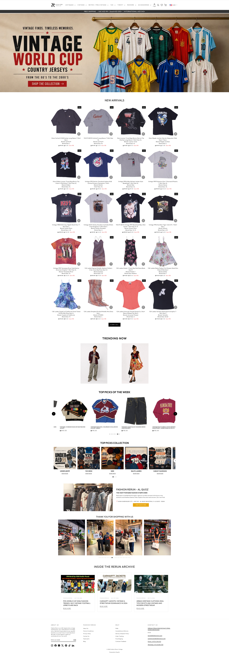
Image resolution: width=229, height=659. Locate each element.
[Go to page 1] (113, 476)
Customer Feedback (120, 641)
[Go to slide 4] (114, 434)
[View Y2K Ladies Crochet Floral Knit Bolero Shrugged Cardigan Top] (133, 355)
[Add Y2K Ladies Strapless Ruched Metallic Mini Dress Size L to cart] (111, 307)
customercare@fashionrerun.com (157, 638)
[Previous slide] (53, 414)
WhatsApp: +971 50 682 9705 (155, 644)
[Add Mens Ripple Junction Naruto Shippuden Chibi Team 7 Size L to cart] (175, 134)
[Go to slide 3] (112, 434)
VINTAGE (81, 5)
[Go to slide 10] (113, 557)
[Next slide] (175, 414)
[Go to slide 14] (120, 557)
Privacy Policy (87, 633)
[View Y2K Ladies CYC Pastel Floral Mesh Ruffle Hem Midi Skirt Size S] (135, 363)
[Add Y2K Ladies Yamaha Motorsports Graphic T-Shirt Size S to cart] (175, 307)
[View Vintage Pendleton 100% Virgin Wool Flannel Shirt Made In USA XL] (92, 355)
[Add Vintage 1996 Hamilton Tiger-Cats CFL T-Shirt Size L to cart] (175, 220)
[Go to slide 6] (117, 434)
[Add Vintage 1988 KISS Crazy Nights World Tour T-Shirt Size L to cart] (78, 220)
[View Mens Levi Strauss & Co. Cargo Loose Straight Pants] (95, 365)
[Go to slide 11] (115, 557)
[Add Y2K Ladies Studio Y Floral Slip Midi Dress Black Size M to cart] (143, 264)
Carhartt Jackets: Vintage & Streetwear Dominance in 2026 (113, 602)
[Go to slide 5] (116, 434)
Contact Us (86, 636)
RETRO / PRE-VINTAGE (98, 5)
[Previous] (53, 460)
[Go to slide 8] (110, 557)
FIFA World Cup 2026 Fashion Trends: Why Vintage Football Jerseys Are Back (77, 603)
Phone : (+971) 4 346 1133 (154, 641)
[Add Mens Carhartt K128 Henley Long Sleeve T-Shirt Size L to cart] (78, 134)
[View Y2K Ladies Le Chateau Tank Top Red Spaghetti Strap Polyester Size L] (135, 358)
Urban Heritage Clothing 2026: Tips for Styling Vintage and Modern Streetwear (150, 603)
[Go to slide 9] (112, 557)
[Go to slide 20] (129, 557)
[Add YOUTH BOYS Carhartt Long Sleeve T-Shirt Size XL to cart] (111, 134)
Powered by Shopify (114, 652)
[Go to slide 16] (123, 557)
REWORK (131, 5)
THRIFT (121, 5)
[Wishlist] (162, 5)
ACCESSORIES (144, 5)
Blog (84, 641)
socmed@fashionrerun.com (155, 635)
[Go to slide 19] (128, 557)
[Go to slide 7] (119, 434)
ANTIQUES (69, 5)
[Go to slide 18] (126, 557)
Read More (67, 608)
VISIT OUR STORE (141, 505)
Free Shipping (119, 638)
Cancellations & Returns (121, 631)
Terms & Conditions (88, 631)
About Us (85, 628)
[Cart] (165, 5)
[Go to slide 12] (116, 557)
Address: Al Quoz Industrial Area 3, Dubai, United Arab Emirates (159, 628)
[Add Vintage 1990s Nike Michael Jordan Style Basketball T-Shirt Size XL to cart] (143, 177)
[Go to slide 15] (121, 557)
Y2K (112, 5)
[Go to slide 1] (109, 434)
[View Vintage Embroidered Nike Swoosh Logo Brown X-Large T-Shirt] (94, 355)
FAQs (116, 628)
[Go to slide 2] (111, 434)
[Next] (175, 460)
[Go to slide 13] (118, 557)
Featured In (86, 638)
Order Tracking (119, 636)
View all (114, 324)
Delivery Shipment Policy (122, 633)
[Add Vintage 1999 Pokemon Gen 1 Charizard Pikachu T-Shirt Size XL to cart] (175, 177)
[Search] (158, 5)
